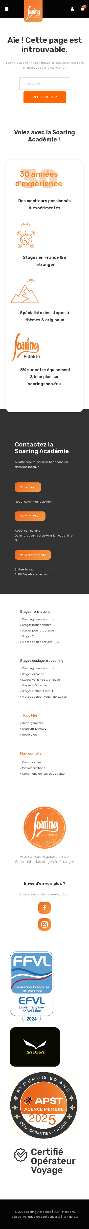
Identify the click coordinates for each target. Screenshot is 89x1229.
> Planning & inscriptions (37, 619)
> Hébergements (31, 723)
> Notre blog (28, 734)
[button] (6, 9)
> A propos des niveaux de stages (43, 696)
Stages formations (35, 612)
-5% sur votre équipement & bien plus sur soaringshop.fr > (44, 377)
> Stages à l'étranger (33, 685)
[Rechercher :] (44, 83)
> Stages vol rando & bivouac (40, 679)
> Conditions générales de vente (42, 773)
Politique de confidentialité (41, 1216)
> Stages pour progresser (37, 630)
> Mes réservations (32, 768)
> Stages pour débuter (35, 625)
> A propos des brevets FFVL (40, 642)
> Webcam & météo (33, 728)
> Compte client (31, 762)
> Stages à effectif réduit (36, 691)
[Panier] (82, 8)
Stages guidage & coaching (41, 661)
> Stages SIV (28, 636)
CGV (57, 1212)
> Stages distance (32, 674)
